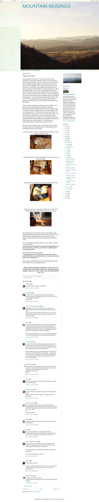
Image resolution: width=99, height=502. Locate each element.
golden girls (28, 277)
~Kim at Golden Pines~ (31, 441)
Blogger (62, 499)
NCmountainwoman (69, 94)
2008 (66, 198)
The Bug (28, 284)
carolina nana (29, 364)
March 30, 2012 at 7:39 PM (32, 337)
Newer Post (25, 489)
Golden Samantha (30, 403)
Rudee (27, 460)
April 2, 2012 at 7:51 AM (31, 482)
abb (27, 429)
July (67, 148)
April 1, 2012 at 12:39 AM (32, 436)
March (67, 157)
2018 (66, 128)
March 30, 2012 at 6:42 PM (32, 317)
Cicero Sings (29, 341)
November (68, 142)
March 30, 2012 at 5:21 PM (32, 301)
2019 (66, 126)
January (68, 189)
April (67, 155)
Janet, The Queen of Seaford (33, 306)
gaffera (52, 499)
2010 (66, 193)
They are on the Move (71, 173)
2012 (66, 140)
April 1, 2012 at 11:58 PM (32, 471)
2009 (66, 195)
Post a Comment (28, 486)
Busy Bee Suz (29, 475)
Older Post (56, 489)
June (67, 151)
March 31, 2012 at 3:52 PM (32, 424)
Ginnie (27, 419)
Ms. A (27, 379)
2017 (66, 130)
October (68, 144)
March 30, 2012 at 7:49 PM (32, 359)
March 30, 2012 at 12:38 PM (32, 288)
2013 (66, 138)
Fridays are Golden (70, 159)
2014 (66, 136)
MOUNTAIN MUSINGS (47, 6)
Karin (27, 322)
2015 (66, 134)
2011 (66, 191)
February (68, 187)
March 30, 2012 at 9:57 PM (32, 384)
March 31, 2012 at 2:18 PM (32, 414)
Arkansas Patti (29, 389)
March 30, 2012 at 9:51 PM (32, 374)
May (67, 153)
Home (41, 489)
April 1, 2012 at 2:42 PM (31, 456)
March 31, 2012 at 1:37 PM (32, 398)
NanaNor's (28, 292)
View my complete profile (69, 120)
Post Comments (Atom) (34, 491)
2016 (66, 132)
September (68, 146)
